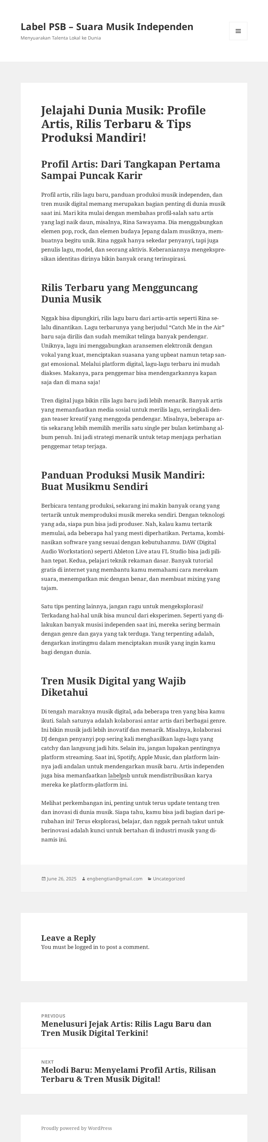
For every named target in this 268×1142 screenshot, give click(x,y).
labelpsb (119, 775)
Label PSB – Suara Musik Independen (107, 26)
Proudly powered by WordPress (76, 1128)
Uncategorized (169, 878)
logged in (86, 947)
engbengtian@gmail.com (114, 878)
